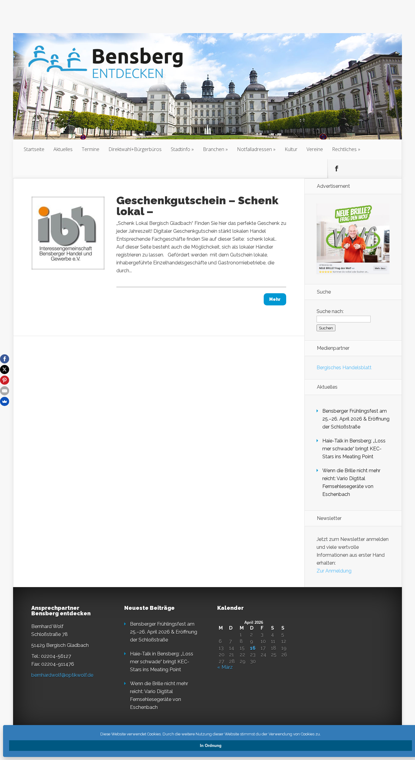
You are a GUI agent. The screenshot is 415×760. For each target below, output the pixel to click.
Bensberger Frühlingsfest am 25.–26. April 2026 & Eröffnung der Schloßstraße (355, 419)
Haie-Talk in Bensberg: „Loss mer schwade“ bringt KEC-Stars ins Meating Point (354, 448)
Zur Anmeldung (334, 571)
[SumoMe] (4, 401)
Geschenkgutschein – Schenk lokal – (197, 206)
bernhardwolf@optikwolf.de (62, 675)
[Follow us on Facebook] (337, 168)
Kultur (291, 149)
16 (253, 648)
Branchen (213, 149)
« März (225, 667)
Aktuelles (63, 149)
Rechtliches (344, 149)
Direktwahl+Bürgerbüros (135, 149)
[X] (4, 369)
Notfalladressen (254, 149)
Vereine (315, 149)
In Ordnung (210, 745)
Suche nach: (330, 311)
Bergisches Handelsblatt (344, 367)
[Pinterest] (4, 380)
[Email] (4, 390)
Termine (90, 149)
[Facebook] (4, 358)
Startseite (34, 149)
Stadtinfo (180, 149)
